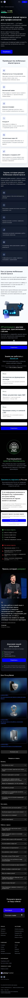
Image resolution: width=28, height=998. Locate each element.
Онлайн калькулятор (19, 929)
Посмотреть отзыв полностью (8, 622)
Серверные (3, 929)
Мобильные (3, 935)
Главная (2, 6)
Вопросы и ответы (18, 937)
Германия (17, 949)
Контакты (3, 949)
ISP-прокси (3, 931)
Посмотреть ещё (14, 751)
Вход (24, 1)
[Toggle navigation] (2, 2)
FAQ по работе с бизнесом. (15, 367)
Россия (16, 945)
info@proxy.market (4, 968)
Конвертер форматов (19, 931)
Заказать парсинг (14, 520)
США (16, 947)
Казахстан (17, 951)
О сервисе (3, 945)
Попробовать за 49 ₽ (5, 961)
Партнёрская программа (6, 953)
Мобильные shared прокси (9, 6)
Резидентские (4, 933)
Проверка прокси (18, 935)
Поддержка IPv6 (18, 933)
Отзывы (2, 947)
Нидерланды (17, 953)
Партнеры (3, 951)
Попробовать (6, 51)
